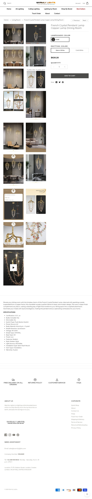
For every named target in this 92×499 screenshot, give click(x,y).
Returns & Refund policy (79, 425)
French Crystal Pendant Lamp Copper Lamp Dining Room (44, 20)
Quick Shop (75, 405)
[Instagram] (10, 435)
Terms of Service (76, 422)
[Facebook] (5, 435)
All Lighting (20, 9)
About (47, 13)
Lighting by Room (50, 9)
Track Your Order (77, 416)
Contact (57, 13)
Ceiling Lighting (34, 9)
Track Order (36, 13)
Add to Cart (69, 76)
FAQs (73, 414)
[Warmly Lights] (46, 3)
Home (9, 9)
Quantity (56, 63)
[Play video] (13, 267)
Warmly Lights (13, 489)
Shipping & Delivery (77, 419)
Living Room (16, 20)
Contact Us (75, 411)
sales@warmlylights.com (17, 448)
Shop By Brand (66, 9)
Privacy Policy (76, 428)
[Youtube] (14, 435)
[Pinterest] (18, 435)
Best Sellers (81, 9)
